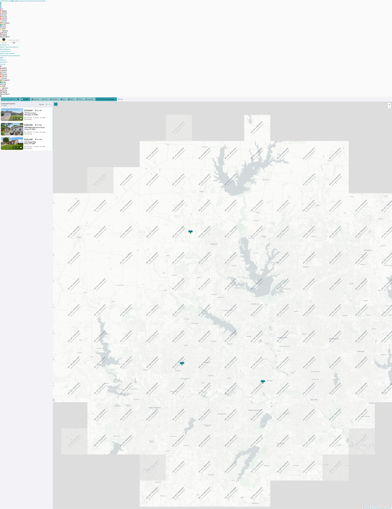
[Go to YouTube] (0, 5)
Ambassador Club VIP (7, 53)
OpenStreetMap (374, 508)
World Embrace (5, 49)
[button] (389, 104)
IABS (1, 58)
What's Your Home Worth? (9, 47)
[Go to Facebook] (0, 3)
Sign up (2, 37)
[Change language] (1, 9)
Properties (3, 45)
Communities (4, 51)
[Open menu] (0, 96)
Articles (2, 62)
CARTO (389, 508)
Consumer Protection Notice (10, 55)
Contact (3, 64)
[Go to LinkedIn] (0, 7)
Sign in (7, 37)
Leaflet (366, 508)
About (2, 60)
